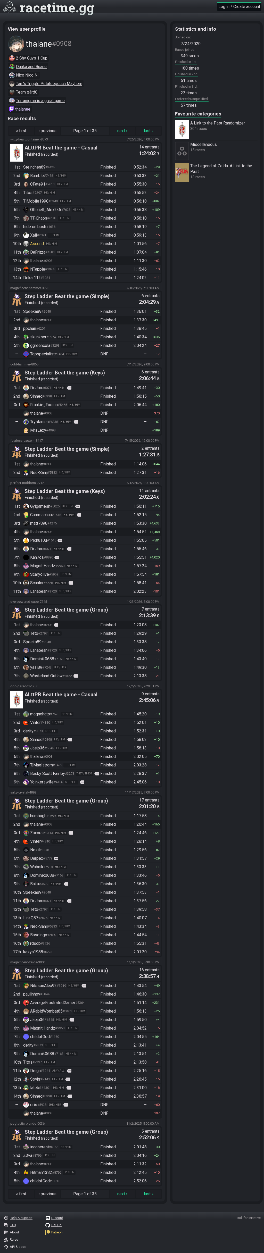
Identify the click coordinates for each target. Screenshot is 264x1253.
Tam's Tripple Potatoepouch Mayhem (49, 83)
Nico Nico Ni (27, 75)
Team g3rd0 (26, 92)
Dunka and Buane (31, 66)
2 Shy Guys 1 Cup (31, 58)
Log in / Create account (239, 6)
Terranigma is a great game (40, 100)
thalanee (22, 109)
